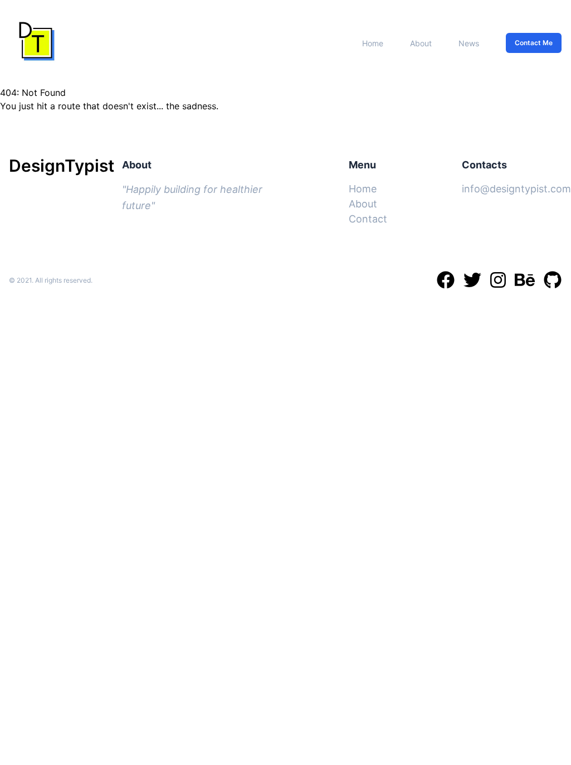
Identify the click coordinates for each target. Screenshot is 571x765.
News (468, 43)
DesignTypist (61, 165)
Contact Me (534, 42)
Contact (368, 219)
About (421, 43)
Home (372, 43)
